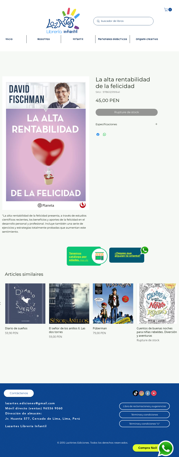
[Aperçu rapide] (25, 303)
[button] (168, 9)
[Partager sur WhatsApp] (104, 134)
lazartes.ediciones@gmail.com (30, 403)
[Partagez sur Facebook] (98, 134)
